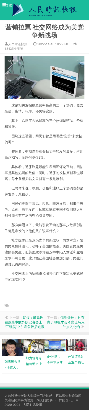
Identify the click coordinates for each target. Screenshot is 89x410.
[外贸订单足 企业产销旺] (76, 344)
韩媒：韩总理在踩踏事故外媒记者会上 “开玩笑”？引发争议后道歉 (24, 322)
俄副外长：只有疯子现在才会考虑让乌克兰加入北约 (65, 322)
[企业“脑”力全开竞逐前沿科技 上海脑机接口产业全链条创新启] (54, 345)
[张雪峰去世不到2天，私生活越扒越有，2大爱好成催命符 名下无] (13, 347)
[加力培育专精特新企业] (34, 345)
